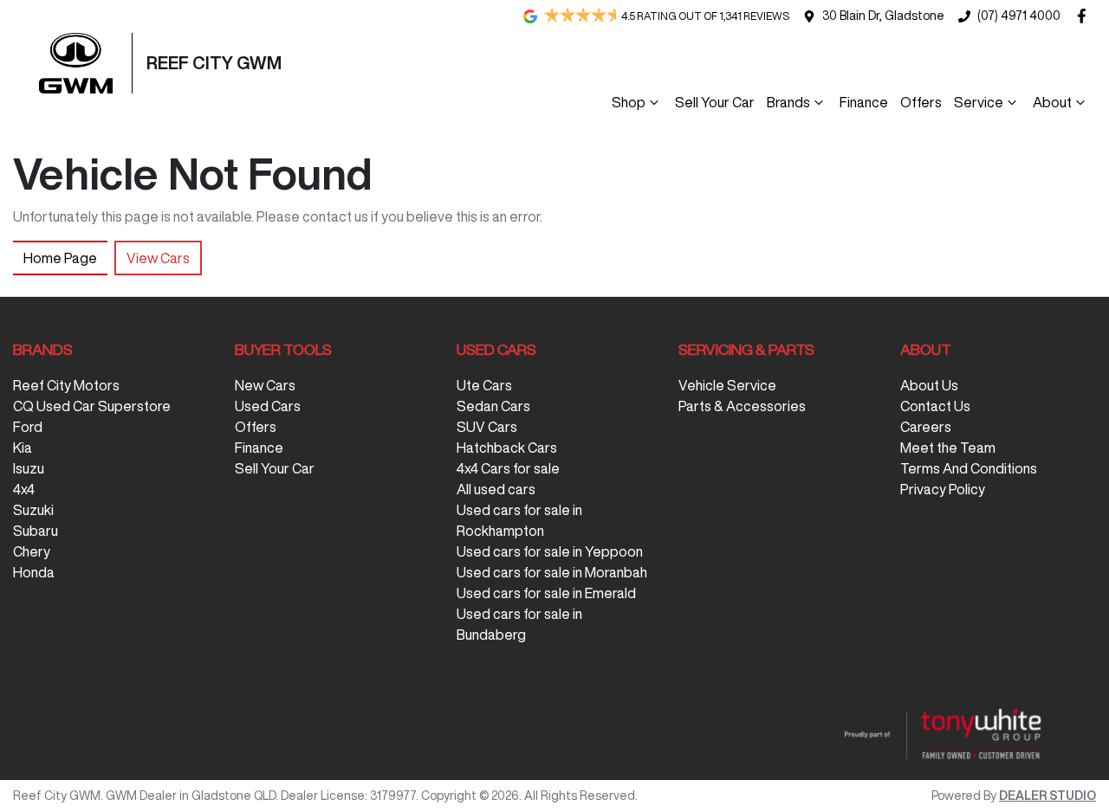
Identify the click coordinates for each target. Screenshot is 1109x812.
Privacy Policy (942, 489)
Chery (31, 551)
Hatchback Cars (507, 447)
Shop (628, 102)
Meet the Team (948, 447)
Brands (788, 102)
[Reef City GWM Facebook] (1085, 16)
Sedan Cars (493, 406)
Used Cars (268, 406)
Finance (864, 102)
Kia (22, 447)
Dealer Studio (1047, 795)
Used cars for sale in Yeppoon (550, 551)
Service (978, 102)
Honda (34, 572)
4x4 (24, 489)
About (1052, 102)
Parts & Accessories (742, 406)
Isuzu (28, 468)
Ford (27, 427)
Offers (921, 102)
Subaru (35, 531)
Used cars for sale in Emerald (546, 593)
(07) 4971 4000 (1018, 16)
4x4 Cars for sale (508, 468)
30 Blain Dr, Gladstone (883, 16)
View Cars (158, 258)
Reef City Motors (66, 385)
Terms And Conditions (968, 468)
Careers (925, 427)
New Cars (265, 385)
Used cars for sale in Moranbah (552, 572)
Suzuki (33, 510)
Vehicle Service (727, 385)
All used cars (496, 489)
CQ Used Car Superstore (92, 406)
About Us (929, 385)
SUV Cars (487, 427)
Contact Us (935, 406)
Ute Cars (484, 385)
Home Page (60, 258)
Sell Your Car (715, 102)
